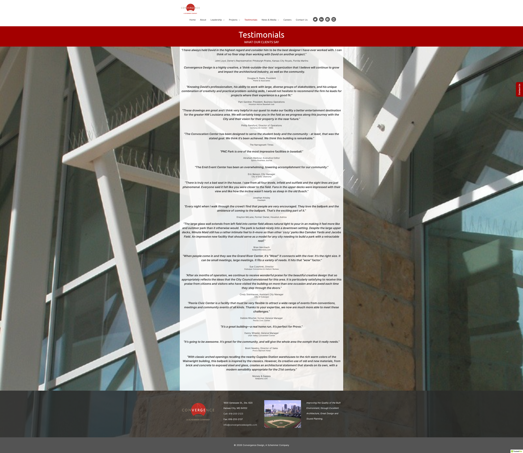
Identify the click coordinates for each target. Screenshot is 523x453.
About (203, 19)
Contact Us (302, 19)
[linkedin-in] (322, 19)
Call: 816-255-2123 (233, 413)
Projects (233, 19)
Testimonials (250, 19)
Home (192, 19)
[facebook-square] (328, 19)
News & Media (269, 19)
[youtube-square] (334, 19)
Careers (287, 19)
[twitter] (315, 19)
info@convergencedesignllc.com (240, 424)
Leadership (216, 19)
